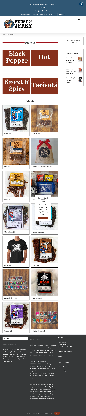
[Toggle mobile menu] (82, 20)
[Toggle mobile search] (79, 20)
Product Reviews (7, 361)
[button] (43, 218)
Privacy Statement (64, 367)
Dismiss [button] (43, 7)
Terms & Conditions (64, 362)
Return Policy (62, 371)
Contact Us (61, 354)
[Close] (48, 198)
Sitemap (60, 356)
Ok (57, 413)
